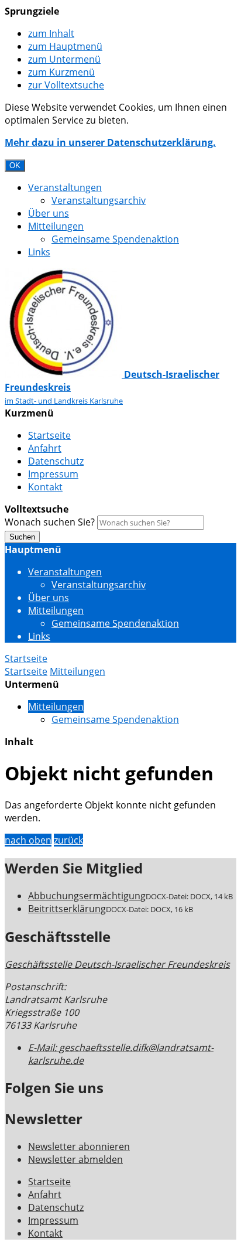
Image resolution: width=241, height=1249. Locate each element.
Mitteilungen (56, 226)
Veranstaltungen (65, 187)
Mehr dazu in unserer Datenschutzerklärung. (110, 142)
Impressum (53, 473)
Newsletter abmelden (75, 1159)
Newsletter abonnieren (79, 1146)
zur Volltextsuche (66, 85)
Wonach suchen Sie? (50, 522)
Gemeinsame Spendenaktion (115, 239)
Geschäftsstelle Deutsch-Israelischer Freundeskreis (117, 964)
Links (39, 251)
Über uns (48, 213)
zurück (68, 840)
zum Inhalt (51, 33)
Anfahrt (44, 448)
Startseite (49, 435)
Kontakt (45, 486)
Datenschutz (56, 461)
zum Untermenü (64, 59)
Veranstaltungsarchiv (98, 200)
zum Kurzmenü (61, 72)
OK (14, 165)
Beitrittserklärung (67, 908)
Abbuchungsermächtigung (87, 895)
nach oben (28, 840)
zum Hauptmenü (65, 46)
